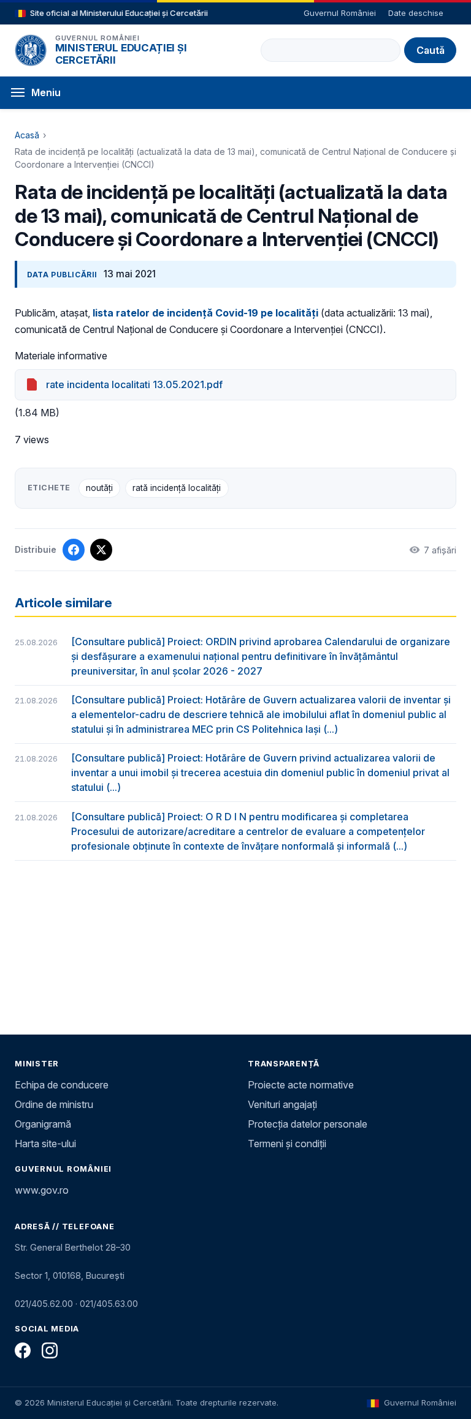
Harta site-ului (45, 1143)
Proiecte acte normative (301, 1085)
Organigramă (43, 1124)
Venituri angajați (282, 1104)
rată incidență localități (176, 488)
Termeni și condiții (287, 1143)
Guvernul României (340, 13)
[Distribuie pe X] (101, 550)
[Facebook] (23, 1350)
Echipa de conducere (62, 1085)
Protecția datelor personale (307, 1124)
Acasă (27, 135)
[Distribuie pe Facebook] (74, 550)
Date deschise (415, 13)
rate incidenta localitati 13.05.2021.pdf (134, 384)
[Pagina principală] (31, 50)
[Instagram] (50, 1350)
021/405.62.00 (44, 1303)
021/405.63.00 (109, 1303)
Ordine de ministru (54, 1104)
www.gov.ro (42, 1190)
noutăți (99, 488)
